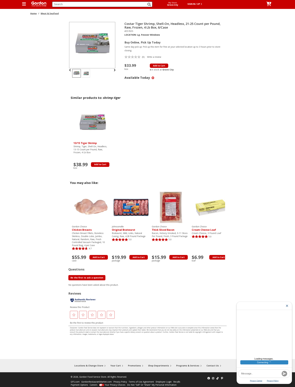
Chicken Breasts (82, 228)
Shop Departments (158, 365)
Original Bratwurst (123, 228)
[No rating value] (133, 57)
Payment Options (79, 384)
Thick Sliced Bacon (163, 228)
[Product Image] (92, 44)
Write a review (154, 56)
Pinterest (222, 378)
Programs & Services (187, 365)
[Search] (149, 4)
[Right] (115, 70)
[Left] (70, 70)
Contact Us (212, 365)
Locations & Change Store (88, 365)
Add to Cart (159, 65)
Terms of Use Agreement (141, 381)
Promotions (134, 365)
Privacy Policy (120, 381)
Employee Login (164, 381)
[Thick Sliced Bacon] (171, 207)
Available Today (137, 78)
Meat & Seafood (50, 13)
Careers (93, 384)
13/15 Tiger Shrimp (85, 143)
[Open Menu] (24, 4)
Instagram (213, 378)
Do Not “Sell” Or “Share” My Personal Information (152, 384)
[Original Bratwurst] (131, 207)
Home (33, 13)
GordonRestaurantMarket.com (96, 381)
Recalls (176, 381)
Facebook (208, 378)
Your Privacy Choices (115, 384)
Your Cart (115, 365)
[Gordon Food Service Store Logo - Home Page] (37, 3)
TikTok (217, 378)
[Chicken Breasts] (91, 207)
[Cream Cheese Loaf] (211, 207)
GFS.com (75, 381)
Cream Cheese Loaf (204, 228)
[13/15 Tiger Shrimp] (92, 123)
